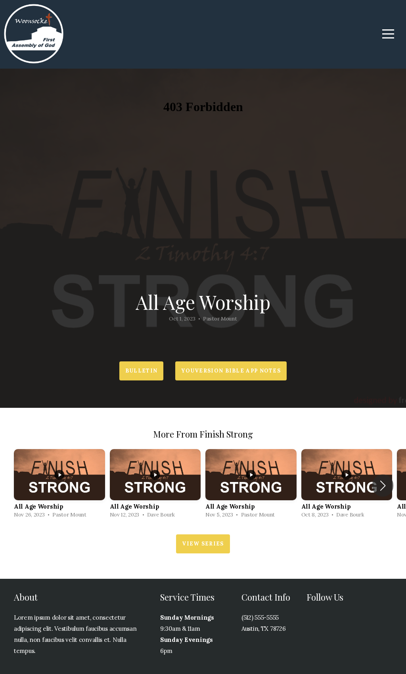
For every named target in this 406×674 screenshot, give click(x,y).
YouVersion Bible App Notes (231, 370)
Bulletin (141, 370)
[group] (59, 485)
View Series (203, 543)
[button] (382, 485)
